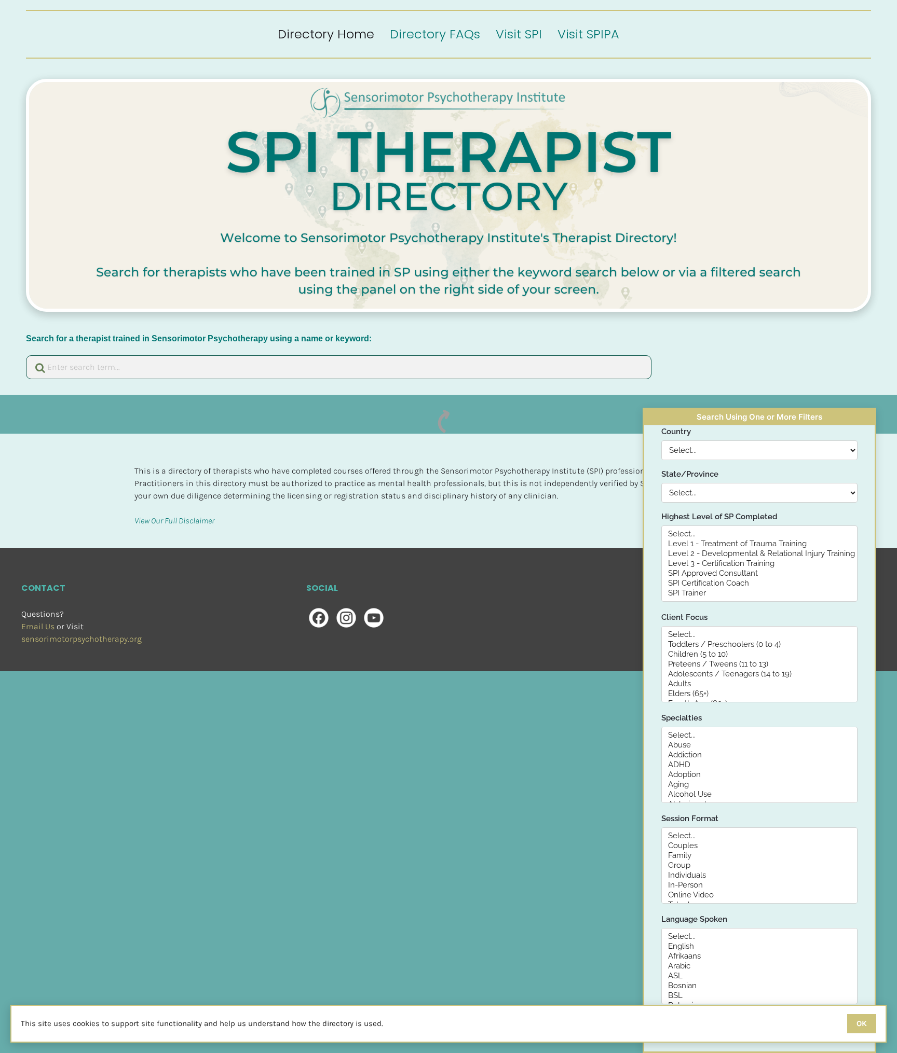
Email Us (38, 626)
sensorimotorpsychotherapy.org (81, 639)
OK (862, 1023)
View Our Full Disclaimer (174, 520)
